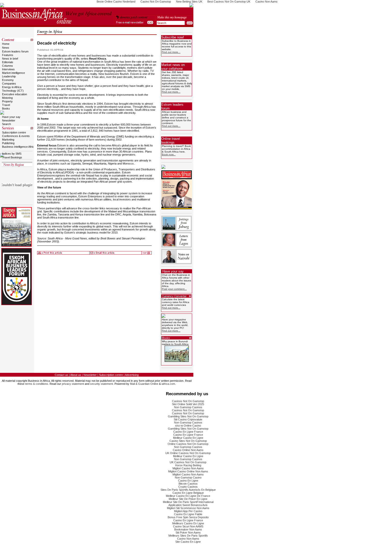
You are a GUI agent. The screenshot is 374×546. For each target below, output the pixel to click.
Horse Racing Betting (188, 465)
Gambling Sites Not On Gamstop (188, 416)
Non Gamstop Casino (188, 477)
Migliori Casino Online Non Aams (188, 471)
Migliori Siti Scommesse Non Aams (188, 508)
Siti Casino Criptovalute (188, 419)
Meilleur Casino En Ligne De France (188, 495)
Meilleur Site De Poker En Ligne (188, 498)
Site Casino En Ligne (188, 541)
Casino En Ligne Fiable (188, 514)
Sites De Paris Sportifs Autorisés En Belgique (188, 489)
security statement (101, 383)
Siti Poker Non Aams (188, 532)
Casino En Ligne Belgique (188, 492)
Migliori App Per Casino (188, 511)
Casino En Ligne (188, 480)
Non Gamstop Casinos (188, 407)
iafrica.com (168, 383)
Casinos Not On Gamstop (188, 401)
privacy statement (73, 383)
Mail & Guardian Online (144, 383)
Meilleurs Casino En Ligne (188, 523)
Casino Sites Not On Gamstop (188, 440)
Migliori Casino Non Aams (188, 468)
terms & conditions (36, 383)
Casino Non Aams (188, 538)
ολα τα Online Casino (188, 425)
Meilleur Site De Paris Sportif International (188, 501)
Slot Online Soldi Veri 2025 (188, 404)
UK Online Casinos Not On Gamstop (188, 453)
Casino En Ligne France (188, 431)
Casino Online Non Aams (188, 450)
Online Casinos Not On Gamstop (188, 443)
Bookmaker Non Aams (188, 529)
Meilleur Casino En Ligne (188, 437)
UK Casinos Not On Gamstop (188, 462)
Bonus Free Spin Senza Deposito (188, 517)
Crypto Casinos (188, 486)
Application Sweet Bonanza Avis (188, 505)
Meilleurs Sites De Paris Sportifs (188, 535)
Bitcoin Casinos (188, 483)
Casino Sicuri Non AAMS (188, 526)
